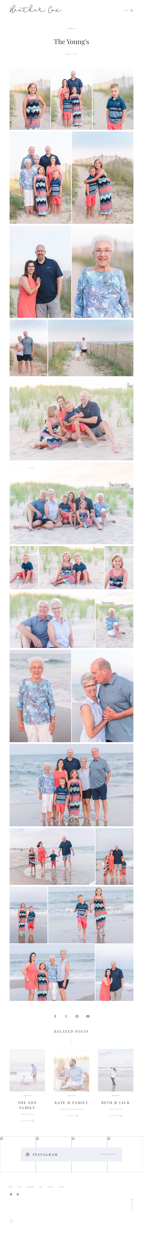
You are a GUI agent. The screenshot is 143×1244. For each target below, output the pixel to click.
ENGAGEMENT (78, 1109)
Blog (41, 1187)
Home (11, 1187)
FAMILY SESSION (71, 54)
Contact (50, 1187)
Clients (61, 1187)
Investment (30, 1187)
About (19, 1187)
